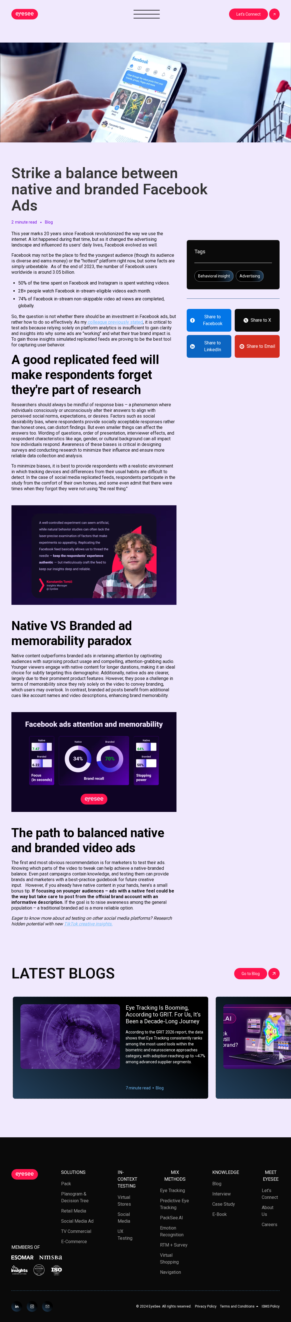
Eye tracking (172, 1190)
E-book (219, 1214)
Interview (221, 1194)
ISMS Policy (271, 1306)
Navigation (170, 1272)
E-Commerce (74, 1241)
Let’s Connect (270, 1194)
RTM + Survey (174, 1245)
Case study (223, 1204)
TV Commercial (76, 1231)
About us (267, 1211)
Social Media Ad (77, 1221)
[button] (239, 1306)
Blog (216, 1183)
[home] (24, 14)
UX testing (125, 1235)
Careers (269, 1224)
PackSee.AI (171, 1217)
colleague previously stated (115, 322)
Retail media (73, 1211)
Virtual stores (124, 1201)
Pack (66, 1183)
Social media (124, 1218)
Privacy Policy (206, 1306)
